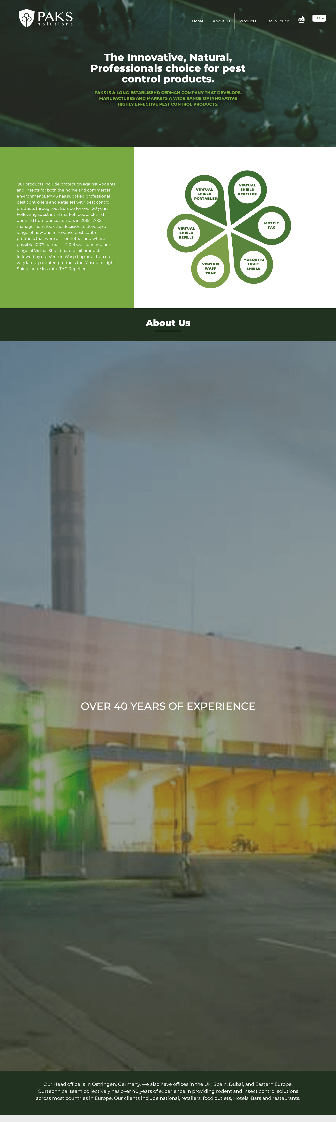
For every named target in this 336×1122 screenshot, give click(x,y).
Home (198, 21)
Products (247, 21)
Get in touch (277, 21)
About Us (221, 21)
